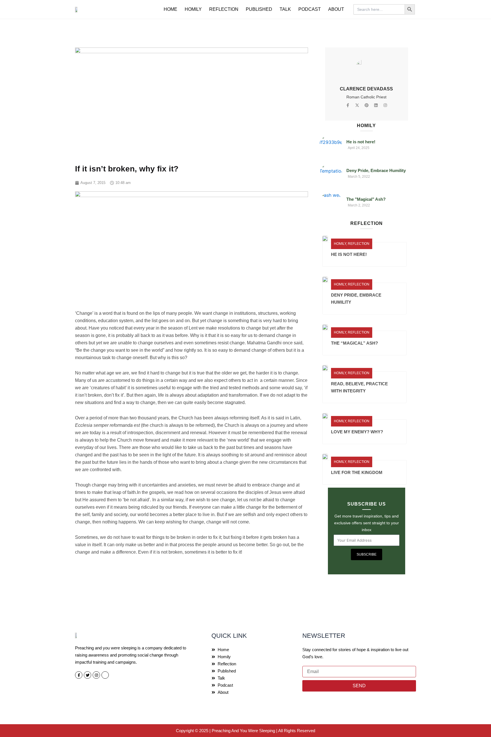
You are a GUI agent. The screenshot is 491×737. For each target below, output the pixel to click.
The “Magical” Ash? (354, 343)
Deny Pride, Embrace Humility (376, 170)
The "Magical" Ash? (366, 199)
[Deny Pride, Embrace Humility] (330, 174)
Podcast (309, 9)
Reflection (223, 9)
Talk (285, 9)
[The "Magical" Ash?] (330, 202)
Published (259, 9)
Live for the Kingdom (356, 472)
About (336, 9)
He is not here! (360, 141)
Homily (193, 9)
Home (170, 9)
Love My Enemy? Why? (357, 431)
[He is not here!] (330, 145)
